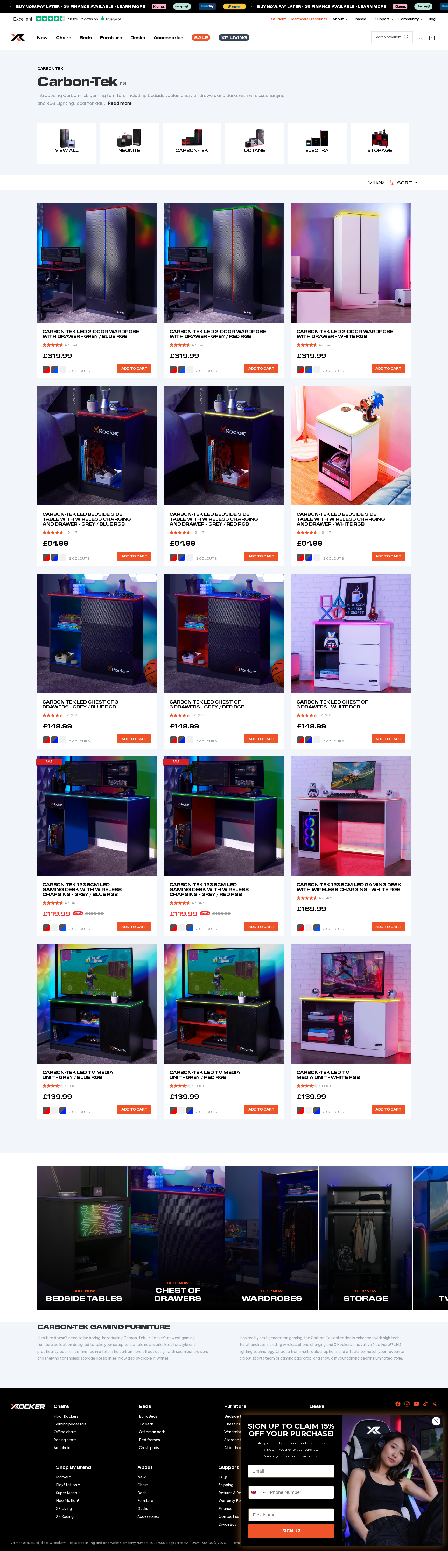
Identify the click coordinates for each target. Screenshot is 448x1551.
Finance (226, 1509)
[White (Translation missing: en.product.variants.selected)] (316, 369)
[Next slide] (149, 263)
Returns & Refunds (235, 1493)
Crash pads (149, 1448)
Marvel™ (63, 1477)
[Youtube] (416, 1404)
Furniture (145, 1501)
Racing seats (65, 1440)
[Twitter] (434, 1404)
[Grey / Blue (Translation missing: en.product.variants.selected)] (54, 369)
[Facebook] (398, 1404)
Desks (142, 1509)
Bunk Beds (148, 1416)
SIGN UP (291, 1530)
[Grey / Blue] (181, 369)
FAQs (223, 1477)
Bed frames (149, 1440)
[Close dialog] (436, 1421)
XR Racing (65, 1517)
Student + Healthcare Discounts (299, 19)
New (141, 1477)
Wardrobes (234, 1432)
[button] (404, 182)
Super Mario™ (68, 1493)
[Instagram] (407, 1404)
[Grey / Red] (46, 369)
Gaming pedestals (70, 1424)
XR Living (64, 1509)
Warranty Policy (233, 1501)
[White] (62, 369)
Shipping (226, 1485)
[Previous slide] (45, 263)
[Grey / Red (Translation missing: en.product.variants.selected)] (173, 369)
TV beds (146, 1424)
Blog (432, 19)
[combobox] (258, 1492)
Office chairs (65, 1432)
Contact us (229, 1517)
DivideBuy (227, 1524)
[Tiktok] (425, 1404)
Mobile (255, 1481)
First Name (260, 1504)
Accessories (148, 1517)
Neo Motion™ (68, 1501)
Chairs (143, 1485)
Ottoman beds (152, 1432)
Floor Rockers (66, 1416)
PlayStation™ (68, 1485)
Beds (141, 1493)
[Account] (420, 37)
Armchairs (62, 1448)
